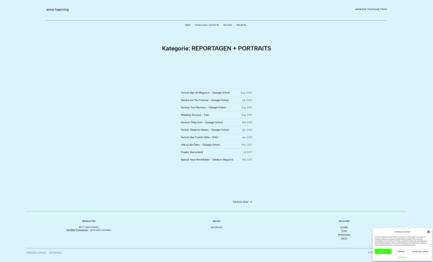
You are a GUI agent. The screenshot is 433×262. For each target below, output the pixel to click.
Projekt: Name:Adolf (192, 152)
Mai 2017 (247, 159)
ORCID (344, 238)
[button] (428, 232)
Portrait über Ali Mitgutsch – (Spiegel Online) (205, 92)
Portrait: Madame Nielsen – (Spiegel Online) (205, 129)
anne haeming (57, 9)
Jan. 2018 (247, 137)
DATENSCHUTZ (402, 257)
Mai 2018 (247, 122)
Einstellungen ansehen (420, 251)
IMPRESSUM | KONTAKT (36, 252)
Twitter (344, 231)
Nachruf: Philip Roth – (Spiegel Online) (202, 122)
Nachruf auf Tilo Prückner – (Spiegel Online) (205, 100)
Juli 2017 (247, 152)
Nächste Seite (242, 201)
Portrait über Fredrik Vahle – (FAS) (199, 137)
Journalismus (216, 227)
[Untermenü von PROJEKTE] (247, 25)
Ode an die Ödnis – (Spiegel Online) (200, 144)
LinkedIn (344, 227)
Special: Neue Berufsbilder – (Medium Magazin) (207, 159)
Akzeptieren (383, 251)
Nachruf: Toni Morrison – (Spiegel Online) (203, 107)
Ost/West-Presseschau (77, 230)
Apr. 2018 (247, 129)
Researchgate (344, 234)
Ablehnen (401, 251)
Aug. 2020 (246, 92)
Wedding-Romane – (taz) (195, 114)
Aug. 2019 (246, 107)
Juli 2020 (247, 100)
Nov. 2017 (246, 144)
